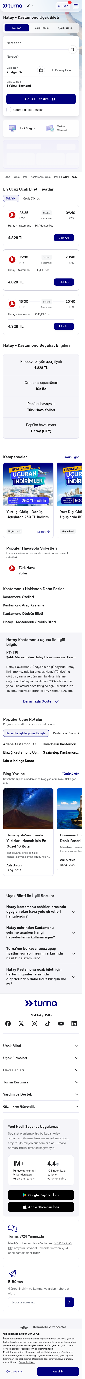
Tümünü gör (70, 457)
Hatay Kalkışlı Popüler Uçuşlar (26, 733)
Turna (6, 177)
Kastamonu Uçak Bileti (44, 177)
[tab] (17, 27)
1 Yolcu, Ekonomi (19, 86)
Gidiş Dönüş (31, 198)
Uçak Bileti (20, 177)
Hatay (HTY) (41, 431)
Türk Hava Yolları (41, 410)
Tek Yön (11, 198)
